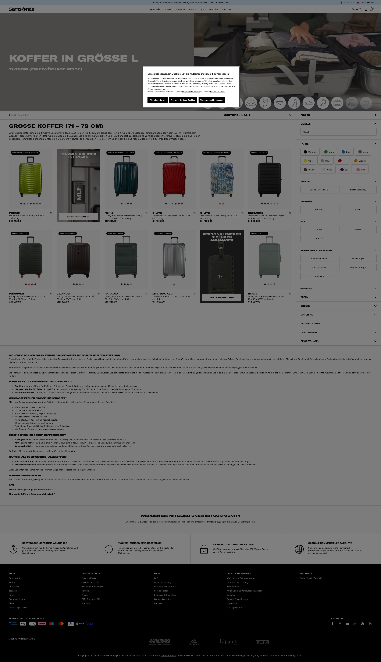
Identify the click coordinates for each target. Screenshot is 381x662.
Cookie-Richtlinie (217, 92)
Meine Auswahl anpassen (211, 100)
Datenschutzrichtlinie (191, 92)
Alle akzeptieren (157, 100)
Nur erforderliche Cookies (183, 100)
